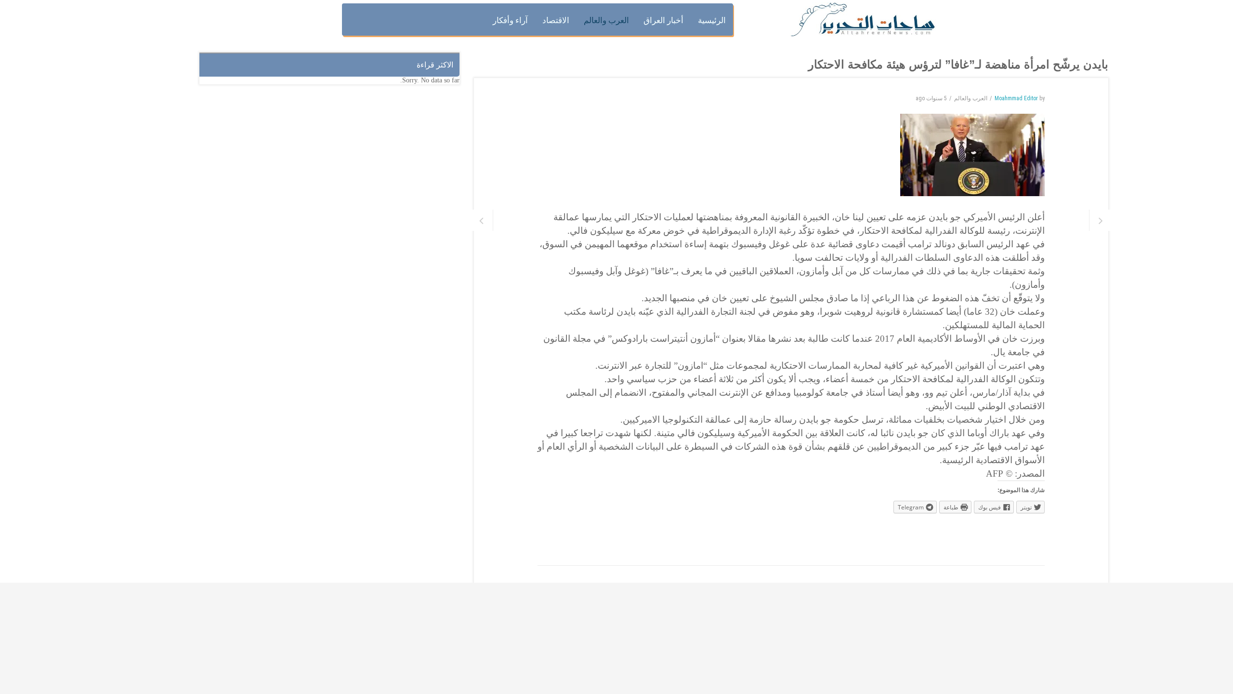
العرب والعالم (970, 98)
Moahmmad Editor (1016, 98)
